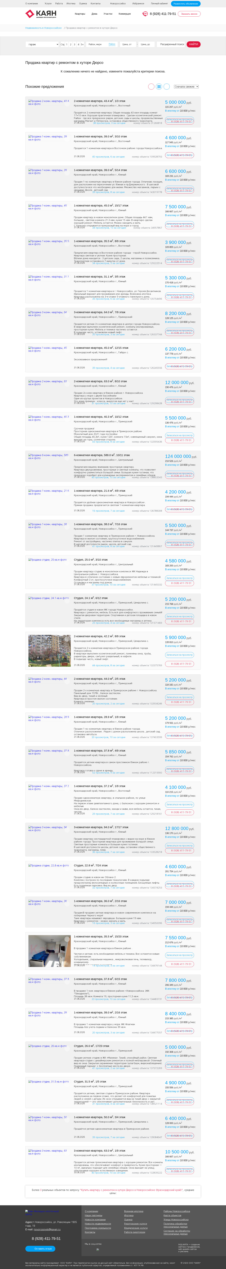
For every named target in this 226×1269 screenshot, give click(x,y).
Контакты (96, 3)
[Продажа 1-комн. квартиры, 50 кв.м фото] (49, 1119)
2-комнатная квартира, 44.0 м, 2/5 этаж (99, 678)
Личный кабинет (159, 3)
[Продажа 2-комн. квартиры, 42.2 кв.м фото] (49, 651)
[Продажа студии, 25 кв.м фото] (49, 559)
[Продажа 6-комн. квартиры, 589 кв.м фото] (49, 457)
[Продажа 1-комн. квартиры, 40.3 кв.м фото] (49, 418)
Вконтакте (93, 1250)
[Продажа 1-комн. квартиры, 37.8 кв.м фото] (49, 752)
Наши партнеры (93, 1215)
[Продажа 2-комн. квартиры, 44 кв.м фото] (49, 680)
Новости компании (95, 1219)
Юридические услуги (136, 1228)
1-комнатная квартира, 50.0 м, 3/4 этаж (99, 1117)
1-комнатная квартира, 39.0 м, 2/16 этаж (100, 1012)
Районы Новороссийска (177, 1211)
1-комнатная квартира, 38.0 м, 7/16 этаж (100, 524)
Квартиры (80, 13)
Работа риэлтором (134, 1232)
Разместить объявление (186, 3)
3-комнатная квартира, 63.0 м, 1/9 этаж (99, 1150)
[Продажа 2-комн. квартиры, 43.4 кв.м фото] (49, 102)
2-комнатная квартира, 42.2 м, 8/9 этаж (99, 636)
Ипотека (71, 3)
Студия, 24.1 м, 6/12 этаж (91, 598)
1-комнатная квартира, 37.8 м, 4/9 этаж (99, 750)
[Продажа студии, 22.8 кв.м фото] (49, 865)
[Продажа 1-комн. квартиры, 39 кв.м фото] (49, 138)
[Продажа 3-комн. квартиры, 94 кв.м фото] (49, 829)
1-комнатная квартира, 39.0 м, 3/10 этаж (100, 136)
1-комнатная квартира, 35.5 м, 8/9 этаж (99, 241)
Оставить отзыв (43, 1248)
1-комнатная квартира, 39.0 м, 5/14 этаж (100, 170)
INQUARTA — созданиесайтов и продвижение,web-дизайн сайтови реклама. (189, 1247)
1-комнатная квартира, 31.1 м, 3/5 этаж (99, 276)
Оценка (83, 3)
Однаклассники (87, 1250)
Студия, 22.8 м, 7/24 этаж (91, 865)
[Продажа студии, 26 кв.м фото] (49, 1046)
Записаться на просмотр (180, 435)
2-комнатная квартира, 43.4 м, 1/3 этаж (99, 101)
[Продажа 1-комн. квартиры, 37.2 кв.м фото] (49, 788)
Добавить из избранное (67, 103)
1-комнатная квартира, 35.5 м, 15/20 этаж (101, 936)
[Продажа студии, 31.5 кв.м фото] (49, 1081)
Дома (94, 13)
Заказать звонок (189, 14)
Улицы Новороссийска (176, 1219)
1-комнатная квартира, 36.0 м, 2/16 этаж (100, 901)
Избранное (138, 3)
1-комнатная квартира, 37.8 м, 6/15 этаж (100, 979)
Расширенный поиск (172, 44)
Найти (193, 44)
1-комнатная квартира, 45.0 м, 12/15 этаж (101, 347)
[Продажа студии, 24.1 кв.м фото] (49, 598)
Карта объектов (172, 1215)
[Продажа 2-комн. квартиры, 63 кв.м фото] (49, 383)
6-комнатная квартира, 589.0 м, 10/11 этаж (102, 455)
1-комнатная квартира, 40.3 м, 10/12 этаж (101, 416)
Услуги (48, 3)
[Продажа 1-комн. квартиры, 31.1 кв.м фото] (49, 278)
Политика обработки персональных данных (176, 1225)
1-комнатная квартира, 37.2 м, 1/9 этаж (99, 786)
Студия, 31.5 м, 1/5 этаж (90, 1081)
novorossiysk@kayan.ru (47, 1229)
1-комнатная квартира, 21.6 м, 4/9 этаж (99, 490)
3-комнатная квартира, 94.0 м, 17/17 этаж (101, 827)
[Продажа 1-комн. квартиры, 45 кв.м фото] (49, 207)
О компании (31, 3)
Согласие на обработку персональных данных (177, 1232)
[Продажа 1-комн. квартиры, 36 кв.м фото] (49, 903)
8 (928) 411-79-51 (163, 14)
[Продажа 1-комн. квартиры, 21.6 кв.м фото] (49, 492)
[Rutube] (99, 1250)
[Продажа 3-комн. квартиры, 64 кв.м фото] (49, 314)
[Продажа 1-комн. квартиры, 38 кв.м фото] (49, 526)
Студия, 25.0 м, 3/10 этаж (91, 559)
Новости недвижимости (98, 1223)
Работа (59, 3)
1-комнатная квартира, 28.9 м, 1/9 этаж (99, 717)
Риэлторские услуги (135, 1223)
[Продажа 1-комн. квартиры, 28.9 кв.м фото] (49, 718)
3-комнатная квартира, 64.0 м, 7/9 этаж (99, 312)
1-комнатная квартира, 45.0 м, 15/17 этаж (101, 205)
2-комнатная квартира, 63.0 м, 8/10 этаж (100, 381)
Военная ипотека (133, 1211)
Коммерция (125, 13)
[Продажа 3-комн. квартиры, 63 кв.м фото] (49, 1152)
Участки (108, 13)
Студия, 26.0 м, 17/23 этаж (91, 1045)
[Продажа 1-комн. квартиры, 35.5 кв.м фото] (49, 243)
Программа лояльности (98, 1228)
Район (112, 44)
